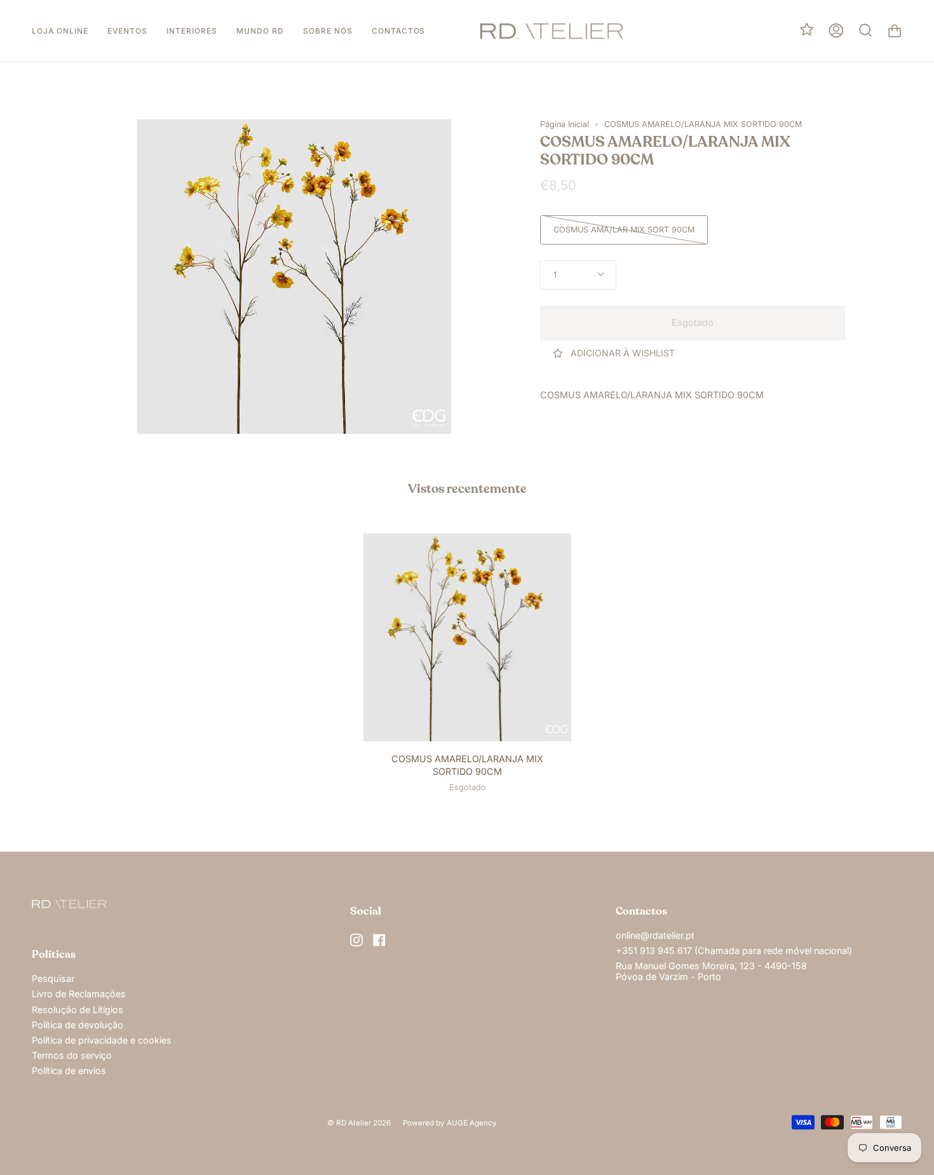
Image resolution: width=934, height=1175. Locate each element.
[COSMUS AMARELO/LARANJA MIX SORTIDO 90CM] (467, 637)
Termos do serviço (72, 1055)
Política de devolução (77, 1024)
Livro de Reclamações (79, 993)
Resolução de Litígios (77, 1009)
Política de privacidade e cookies (102, 1040)
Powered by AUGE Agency (450, 1122)
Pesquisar (53, 978)
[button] (60, 31)
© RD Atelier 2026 (359, 1122)
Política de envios (69, 1070)
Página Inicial (564, 124)
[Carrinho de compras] (894, 31)
